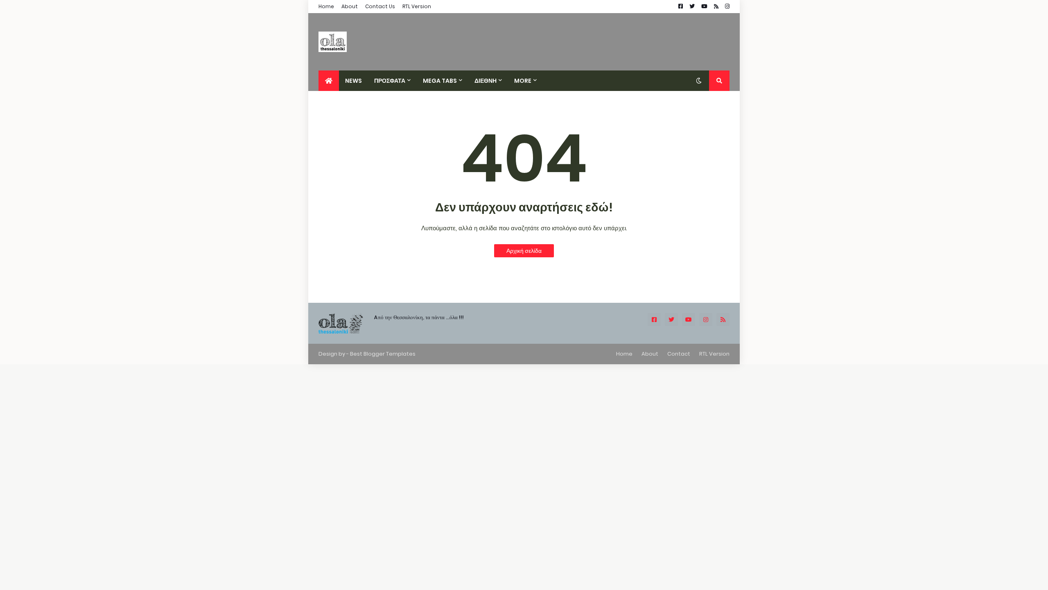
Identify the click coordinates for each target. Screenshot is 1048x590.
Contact (678, 354)
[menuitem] (328, 80)
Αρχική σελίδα (524, 251)
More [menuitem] (522, 81)
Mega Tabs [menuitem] (440, 81)
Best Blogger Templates (383, 354)
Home (326, 6)
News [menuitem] (353, 81)
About (349, 6)
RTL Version (416, 6)
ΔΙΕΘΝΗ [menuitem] (485, 81)
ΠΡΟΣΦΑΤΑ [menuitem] (389, 81)
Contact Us (380, 6)
